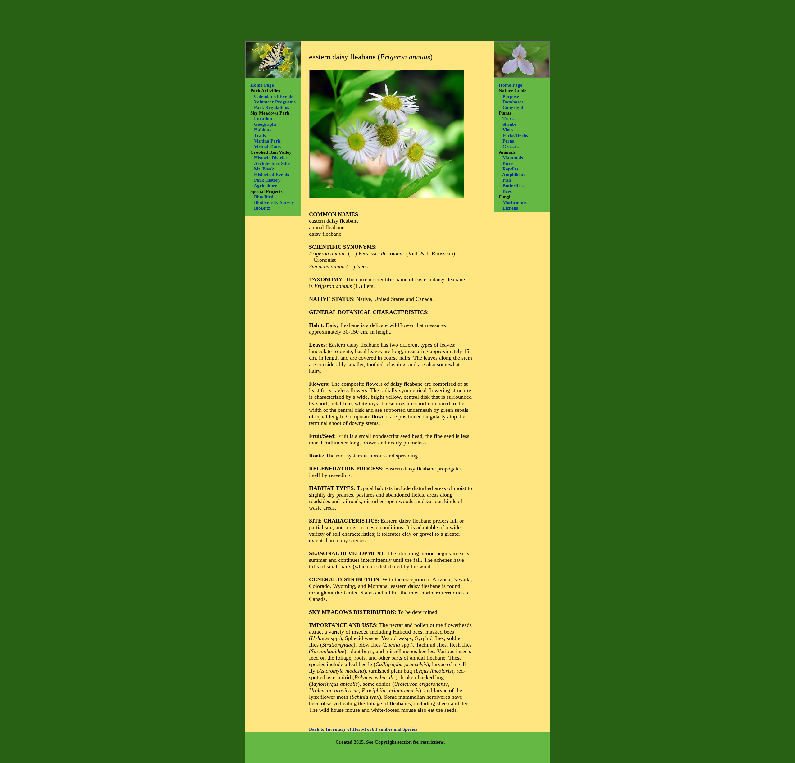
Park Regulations (271, 107)
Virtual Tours (267, 146)
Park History (267, 180)
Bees (507, 191)
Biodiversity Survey (274, 202)
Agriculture (265, 185)
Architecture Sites (272, 163)
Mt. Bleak (264, 168)
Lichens (510, 208)
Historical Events (271, 174)
